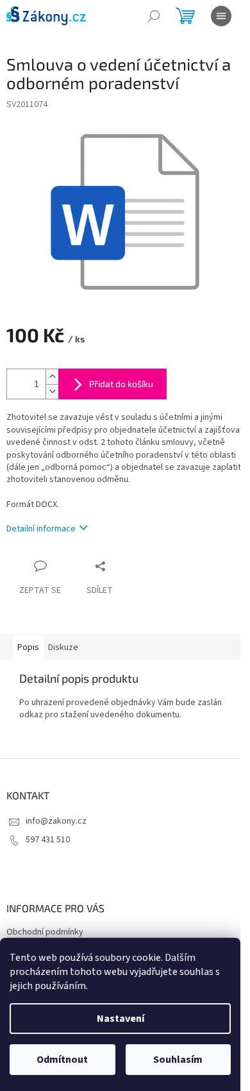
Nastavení (120, 1019)
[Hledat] (154, 16)
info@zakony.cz (56, 821)
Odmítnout (62, 1060)
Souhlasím (178, 1060)
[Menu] (221, 16)
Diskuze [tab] (63, 647)
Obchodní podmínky (44, 932)
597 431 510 (48, 839)
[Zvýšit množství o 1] (52, 376)
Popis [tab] (28, 647)
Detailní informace (41, 528)
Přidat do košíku (121, 383)
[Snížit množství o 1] (52, 391)
